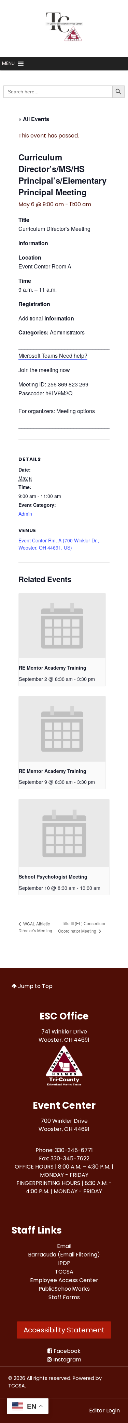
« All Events (33, 119)
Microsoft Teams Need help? (52, 355)
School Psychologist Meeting (53, 876)
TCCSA (16, 1385)
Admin (25, 513)
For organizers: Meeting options (56, 411)
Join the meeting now (44, 370)
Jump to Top (35, 986)
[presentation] (62, 626)
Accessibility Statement (64, 1330)
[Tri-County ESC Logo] (64, 1066)
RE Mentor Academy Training (52, 667)
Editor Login (104, 1410)
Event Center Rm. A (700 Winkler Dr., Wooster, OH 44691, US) (58, 544)
